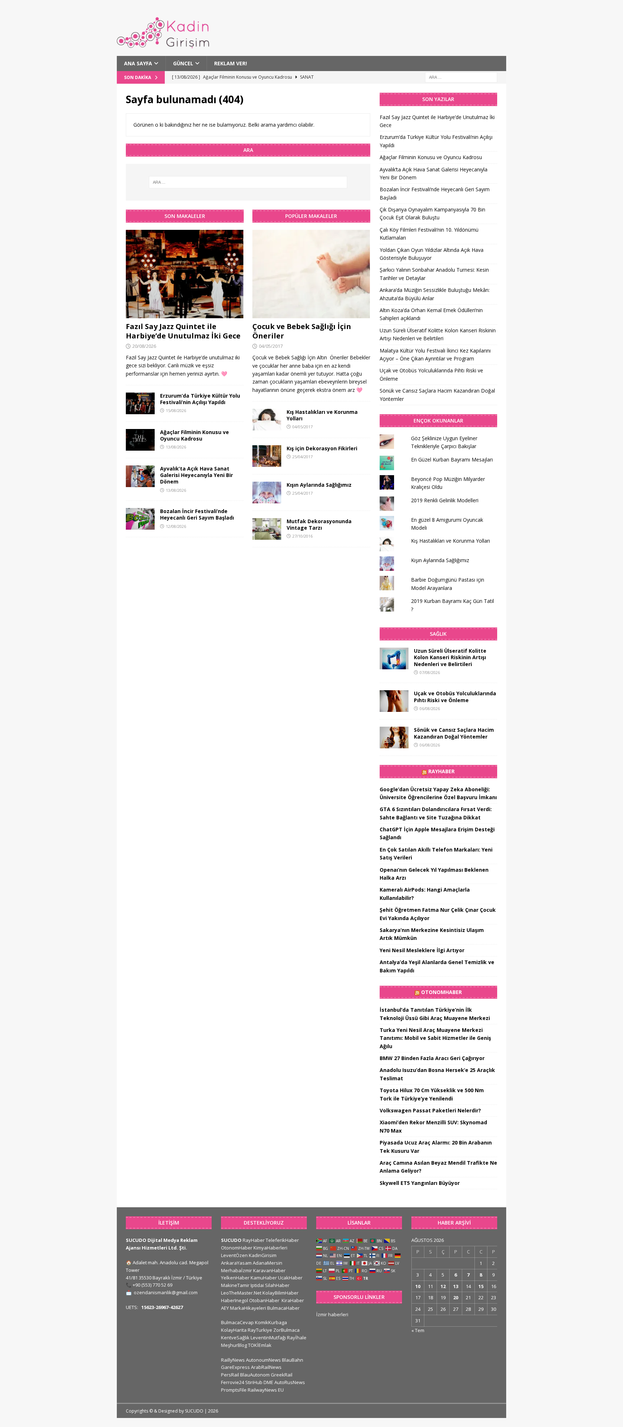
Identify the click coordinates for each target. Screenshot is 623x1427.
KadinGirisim (263, 1255)
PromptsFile (234, 1390)
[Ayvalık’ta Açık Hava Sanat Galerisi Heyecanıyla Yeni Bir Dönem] (140, 476)
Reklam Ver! (230, 63)
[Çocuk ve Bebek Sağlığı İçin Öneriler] (311, 274)
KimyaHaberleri (270, 1247)
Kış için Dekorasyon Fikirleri (322, 448)
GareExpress (235, 1367)
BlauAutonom (255, 1374)
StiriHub (253, 1382)
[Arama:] (461, 77)
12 (443, 1286)
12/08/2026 (176, 526)
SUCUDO (231, 1240)
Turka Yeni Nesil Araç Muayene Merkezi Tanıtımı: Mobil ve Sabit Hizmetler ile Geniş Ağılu (435, 1038)
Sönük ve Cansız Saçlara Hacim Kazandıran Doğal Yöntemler (454, 733)
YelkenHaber (235, 1277)
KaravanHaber (269, 1270)
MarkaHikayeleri (248, 1308)
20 (455, 1297)
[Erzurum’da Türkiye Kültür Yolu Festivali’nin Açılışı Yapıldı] (140, 403)
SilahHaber (277, 1285)
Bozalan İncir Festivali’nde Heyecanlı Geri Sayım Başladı (197, 514)
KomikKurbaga (271, 1322)
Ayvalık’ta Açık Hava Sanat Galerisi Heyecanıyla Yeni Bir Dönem (196, 475)
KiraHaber (293, 1300)
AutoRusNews (289, 1382)
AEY (225, 1308)
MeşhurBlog (234, 1345)
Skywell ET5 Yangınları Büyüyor (420, 1182)
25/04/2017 (302, 456)
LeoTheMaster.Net (241, 1293)
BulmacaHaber (283, 1308)
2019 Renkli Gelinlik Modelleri (444, 500)
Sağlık (438, 633)
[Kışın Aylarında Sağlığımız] (266, 492)
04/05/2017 (271, 346)
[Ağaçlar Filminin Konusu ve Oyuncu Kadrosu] (140, 440)
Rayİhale (296, 1337)
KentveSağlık (235, 1337)
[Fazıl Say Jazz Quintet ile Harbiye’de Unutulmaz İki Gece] (185, 274)
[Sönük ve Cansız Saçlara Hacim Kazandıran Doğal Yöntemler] (394, 737)
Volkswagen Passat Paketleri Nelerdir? (430, 1110)
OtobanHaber (264, 1300)
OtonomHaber (441, 992)
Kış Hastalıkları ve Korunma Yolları (322, 415)
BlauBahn (292, 1360)
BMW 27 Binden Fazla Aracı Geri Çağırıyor (432, 1058)
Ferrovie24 (232, 1382)
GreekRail (281, 1374)
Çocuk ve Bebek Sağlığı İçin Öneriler (301, 331)
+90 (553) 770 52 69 (152, 1285)
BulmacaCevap (237, 1322)
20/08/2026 (144, 346)
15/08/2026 (176, 410)
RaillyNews (233, 1360)
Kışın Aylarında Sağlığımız (319, 484)
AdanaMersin (267, 1263)
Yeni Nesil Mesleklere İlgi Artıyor (422, 950)
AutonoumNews (263, 1360)
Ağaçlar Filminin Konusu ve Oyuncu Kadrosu (194, 435)
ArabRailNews (266, 1367)
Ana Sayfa (138, 63)
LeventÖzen (234, 1255)
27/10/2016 (302, 536)
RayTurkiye (260, 1330)
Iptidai (257, 1285)
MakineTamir (235, 1285)
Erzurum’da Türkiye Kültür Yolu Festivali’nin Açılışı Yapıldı (200, 399)
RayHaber (441, 771)
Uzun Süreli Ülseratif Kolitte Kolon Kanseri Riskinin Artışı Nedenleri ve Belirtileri (450, 657)
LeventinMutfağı (268, 1337)
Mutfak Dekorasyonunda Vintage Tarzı (319, 524)
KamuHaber (264, 1277)
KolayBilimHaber (280, 1293)
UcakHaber (290, 1277)
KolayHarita (234, 1330)
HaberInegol (234, 1300)
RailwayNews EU (266, 1390)
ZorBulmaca (286, 1330)
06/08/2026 (430, 708)
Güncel (183, 63)
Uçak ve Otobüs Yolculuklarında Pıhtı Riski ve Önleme (455, 696)
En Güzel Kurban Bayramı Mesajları (452, 459)
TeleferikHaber (282, 1240)
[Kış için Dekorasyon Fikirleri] (266, 456)
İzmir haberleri (332, 1314)
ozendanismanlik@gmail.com (166, 1292)
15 (480, 1286)
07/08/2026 (430, 672)
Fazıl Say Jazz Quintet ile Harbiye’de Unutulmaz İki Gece (183, 331)
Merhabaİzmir (236, 1270)
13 (455, 1286)
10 (417, 1286)
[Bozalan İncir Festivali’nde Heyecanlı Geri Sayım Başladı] (140, 519)
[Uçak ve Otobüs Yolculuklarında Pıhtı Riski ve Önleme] (394, 701)
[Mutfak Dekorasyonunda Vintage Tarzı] (266, 529)
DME (268, 1382)
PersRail (230, 1374)
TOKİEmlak (259, 1345)
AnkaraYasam (236, 1263)
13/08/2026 (176, 447)
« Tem (417, 1330)
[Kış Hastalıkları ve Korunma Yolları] (266, 419)
